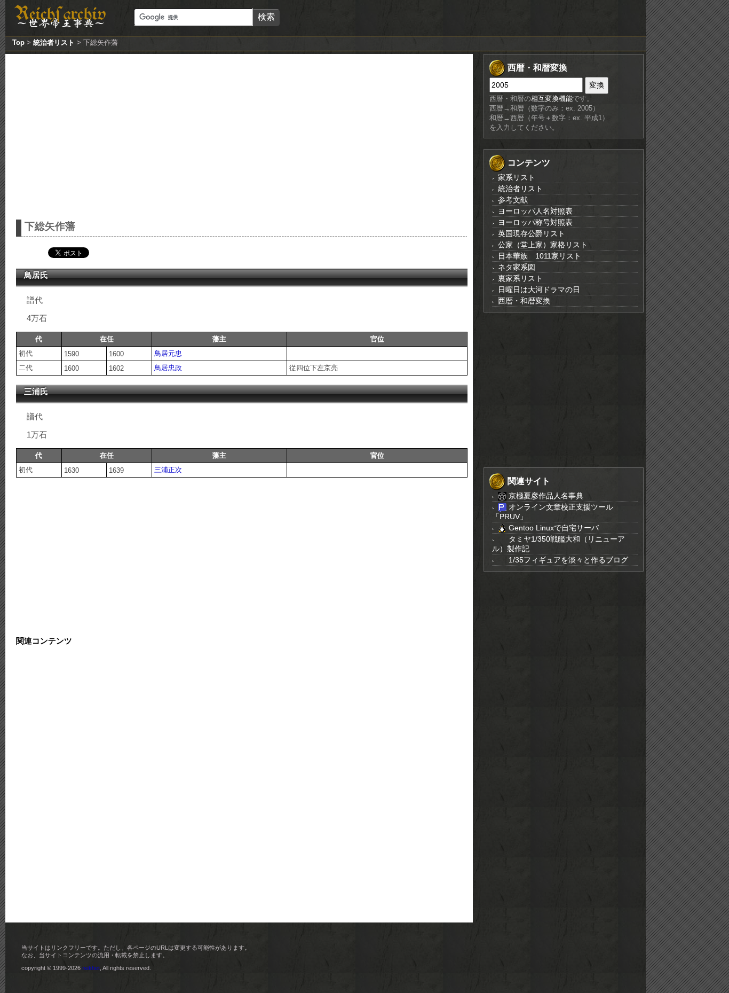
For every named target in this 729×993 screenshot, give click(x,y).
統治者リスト (54, 42)
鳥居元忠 (168, 353)
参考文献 (513, 200)
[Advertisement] (241, 134)
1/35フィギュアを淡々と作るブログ (567, 560)
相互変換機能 (552, 99)
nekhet (91, 968)
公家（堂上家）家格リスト (543, 244)
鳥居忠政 (168, 368)
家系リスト (516, 177)
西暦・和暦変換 (524, 300)
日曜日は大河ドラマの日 (539, 289)
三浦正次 (168, 470)
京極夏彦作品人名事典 (544, 495)
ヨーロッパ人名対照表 (535, 211)
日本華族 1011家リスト (539, 256)
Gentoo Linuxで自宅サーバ (552, 527)
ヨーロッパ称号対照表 (535, 222)
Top (18, 42)
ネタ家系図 (516, 267)
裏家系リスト (520, 278)
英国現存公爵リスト (531, 233)
